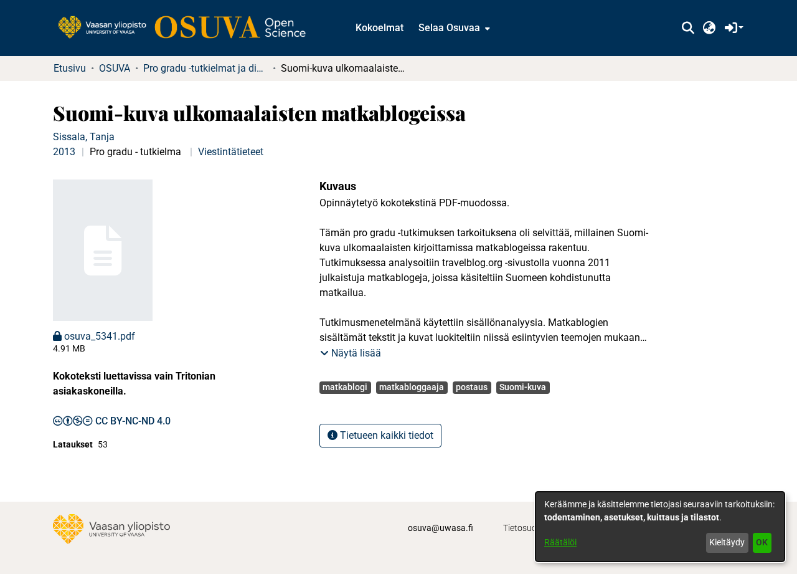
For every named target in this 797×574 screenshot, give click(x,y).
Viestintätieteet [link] (230, 152)
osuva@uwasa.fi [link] (440, 528)
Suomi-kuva (522, 387)
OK (762, 542)
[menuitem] (453, 28)
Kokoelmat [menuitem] (379, 28)
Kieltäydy (727, 542)
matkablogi (345, 387)
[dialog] (660, 527)
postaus (472, 387)
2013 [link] (64, 152)
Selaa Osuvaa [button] (449, 28)
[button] (688, 28)
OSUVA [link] (114, 68)
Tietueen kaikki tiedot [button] (385, 435)
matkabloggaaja (411, 387)
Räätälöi (560, 542)
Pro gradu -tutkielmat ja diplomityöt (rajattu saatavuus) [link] (205, 68)
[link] (188, 28)
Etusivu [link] (70, 68)
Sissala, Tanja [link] (84, 137)
